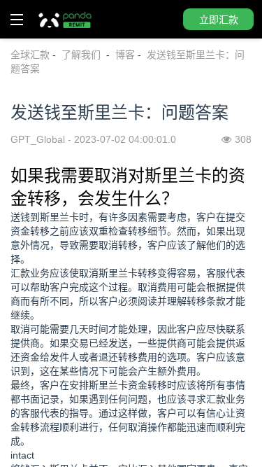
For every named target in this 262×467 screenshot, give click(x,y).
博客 (125, 54)
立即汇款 (218, 19)
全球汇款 (30, 54)
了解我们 (82, 54)
